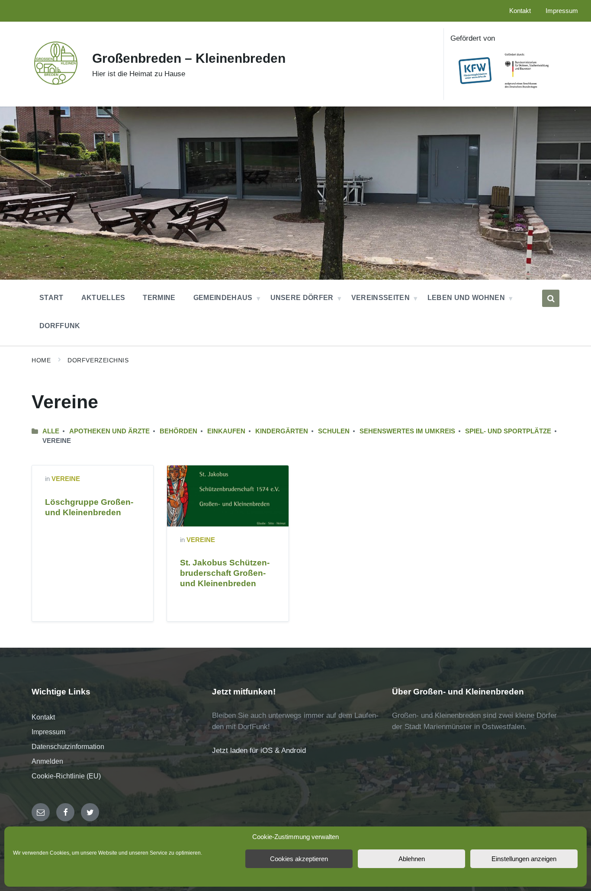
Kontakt (43, 717)
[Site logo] (55, 84)
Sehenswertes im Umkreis (407, 431)
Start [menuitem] (51, 297)
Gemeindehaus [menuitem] (223, 297)
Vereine (65, 478)
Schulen (334, 431)
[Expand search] (550, 298)
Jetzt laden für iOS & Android (259, 750)
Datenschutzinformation (68, 746)
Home (41, 360)
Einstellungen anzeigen (523, 858)
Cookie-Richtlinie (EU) (66, 776)
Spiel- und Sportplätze (508, 431)
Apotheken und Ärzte (109, 431)
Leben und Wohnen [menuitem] (466, 297)
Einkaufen (226, 431)
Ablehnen (411, 858)
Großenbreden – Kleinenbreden (189, 58)
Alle (50, 431)
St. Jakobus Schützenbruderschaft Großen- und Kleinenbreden (225, 573)
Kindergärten (281, 431)
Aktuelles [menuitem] (103, 297)
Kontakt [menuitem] (520, 10)
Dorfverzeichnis (97, 360)
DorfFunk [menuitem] (59, 325)
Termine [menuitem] (159, 297)
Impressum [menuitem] (562, 10)
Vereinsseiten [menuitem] (380, 297)
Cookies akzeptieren (299, 858)
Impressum (48, 732)
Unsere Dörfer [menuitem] (302, 297)
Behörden (178, 431)
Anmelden (47, 761)
